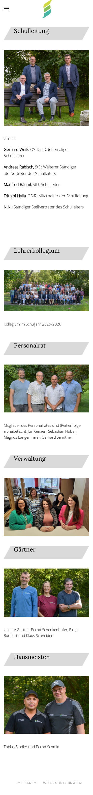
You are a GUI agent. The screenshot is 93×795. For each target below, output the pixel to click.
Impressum (27, 783)
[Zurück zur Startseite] (46, 8)
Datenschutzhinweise (62, 783)
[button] (6, 8)
